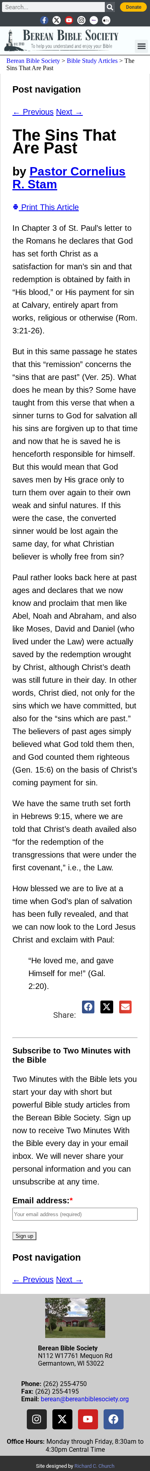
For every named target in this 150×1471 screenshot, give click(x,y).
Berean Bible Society (33, 60)
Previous (33, 111)
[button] (141, 46)
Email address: (42, 1200)
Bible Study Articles (92, 60)
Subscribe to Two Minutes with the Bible (71, 1055)
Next (69, 111)
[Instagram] (81, 20)
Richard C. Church (94, 1466)
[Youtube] (69, 20)
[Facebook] (114, 1419)
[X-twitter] (56, 20)
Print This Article (49, 207)
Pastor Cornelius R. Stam (69, 178)
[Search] (110, 7)
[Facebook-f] (44, 20)
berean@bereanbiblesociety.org (85, 1399)
